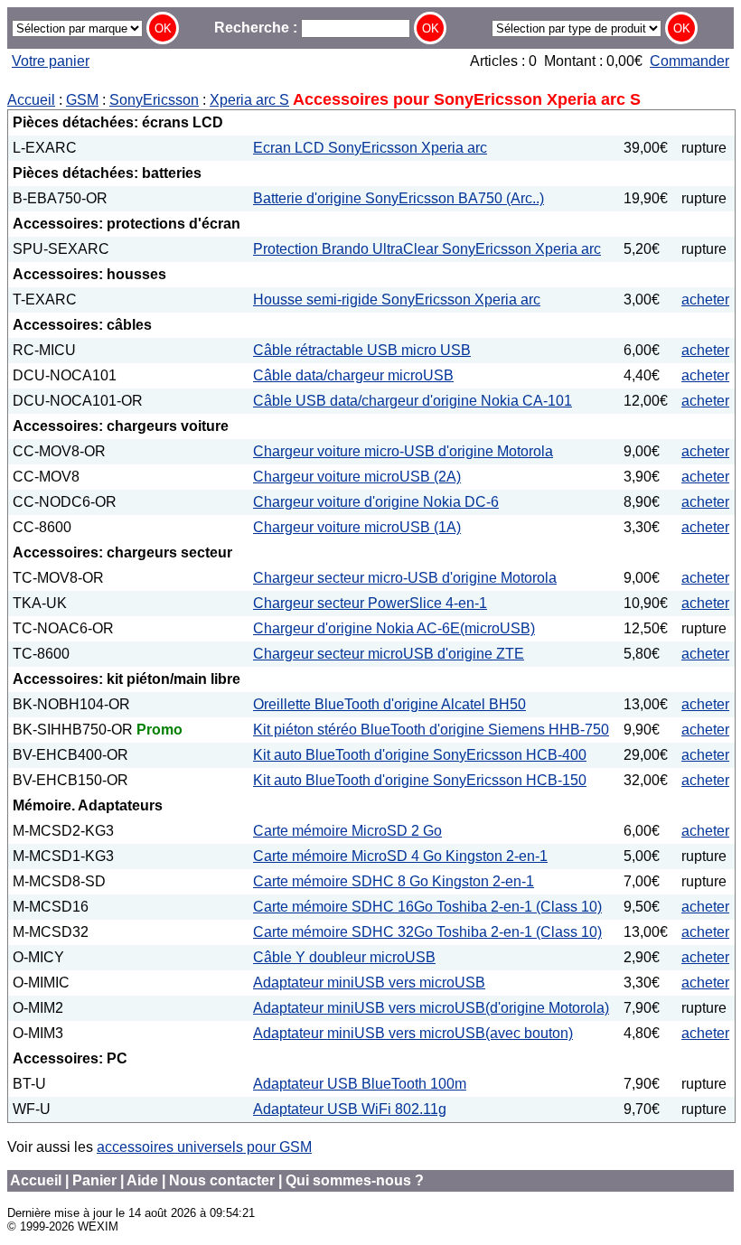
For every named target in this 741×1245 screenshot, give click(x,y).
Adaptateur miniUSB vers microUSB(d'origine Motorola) (431, 1008)
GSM (82, 100)
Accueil (31, 100)
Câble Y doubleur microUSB (344, 957)
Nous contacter (222, 1180)
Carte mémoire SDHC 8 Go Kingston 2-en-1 (393, 881)
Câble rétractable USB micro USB (362, 350)
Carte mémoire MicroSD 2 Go (347, 830)
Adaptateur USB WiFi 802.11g (349, 1109)
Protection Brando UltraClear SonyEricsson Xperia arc (427, 249)
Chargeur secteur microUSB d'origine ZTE (388, 653)
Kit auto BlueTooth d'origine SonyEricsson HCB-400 (419, 755)
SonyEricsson (154, 100)
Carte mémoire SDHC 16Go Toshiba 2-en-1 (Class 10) (427, 906)
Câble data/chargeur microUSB (353, 375)
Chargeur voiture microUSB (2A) (357, 476)
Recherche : (257, 27)
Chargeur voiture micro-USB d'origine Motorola (403, 451)
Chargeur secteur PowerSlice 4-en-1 (370, 603)
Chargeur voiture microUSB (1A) (357, 527)
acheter (705, 299)
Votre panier (50, 61)
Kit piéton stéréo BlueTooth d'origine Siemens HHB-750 (431, 729)
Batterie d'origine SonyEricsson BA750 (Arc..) (398, 198)
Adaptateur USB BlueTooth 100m (359, 1083)
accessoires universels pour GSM (204, 1147)
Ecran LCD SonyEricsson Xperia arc (370, 147)
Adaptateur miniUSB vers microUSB (369, 982)
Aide (142, 1180)
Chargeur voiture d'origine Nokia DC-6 (376, 502)
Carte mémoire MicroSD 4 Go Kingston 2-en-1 (400, 856)
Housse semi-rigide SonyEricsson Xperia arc (396, 299)
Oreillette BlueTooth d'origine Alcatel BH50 (389, 704)
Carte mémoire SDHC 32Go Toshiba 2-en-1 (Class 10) (427, 932)
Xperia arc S (249, 100)
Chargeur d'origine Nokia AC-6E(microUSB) (394, 628)
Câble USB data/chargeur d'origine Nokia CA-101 (412, 400)
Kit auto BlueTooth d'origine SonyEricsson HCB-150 (419, 780)
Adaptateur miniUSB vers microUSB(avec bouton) (413, 1033)
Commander (689, 61)
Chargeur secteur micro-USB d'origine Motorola (405, 577)
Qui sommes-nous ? (355, 1180)
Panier (94, 1180)
